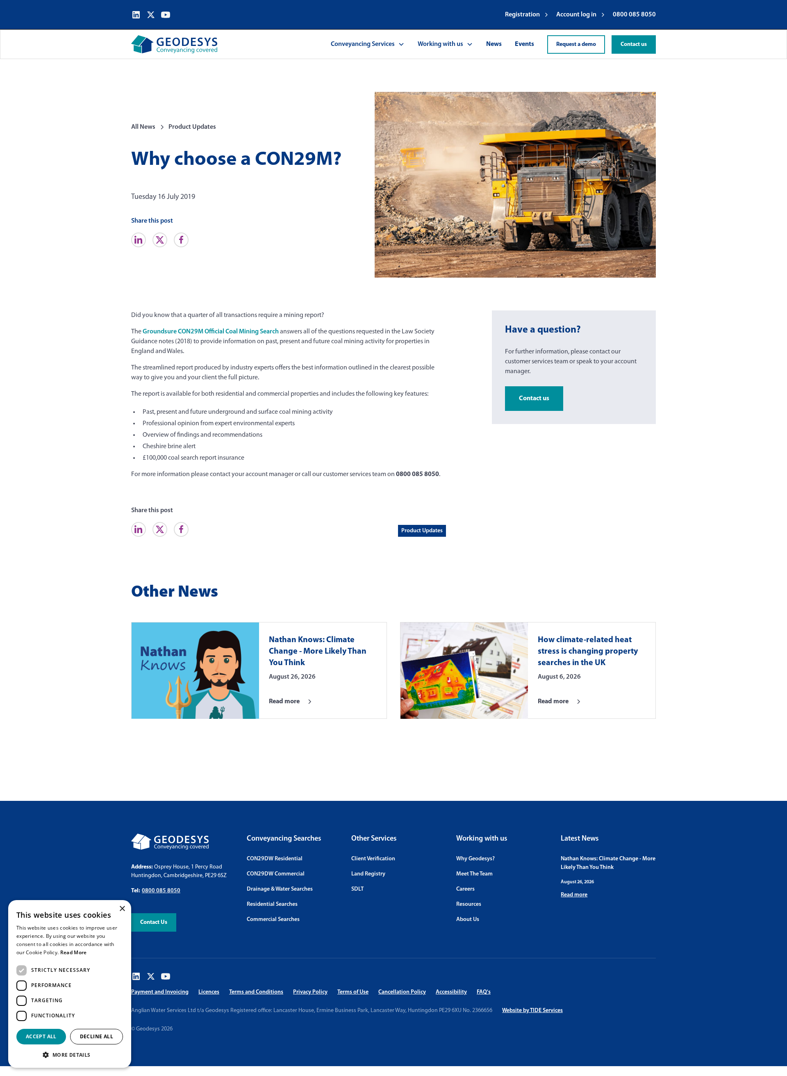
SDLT (357, 889)
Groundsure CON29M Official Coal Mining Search (211, 331)
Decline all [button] (96, 1036)
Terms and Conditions (256, 992)
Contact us (634, 44)
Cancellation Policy (402, 992)
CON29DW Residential (275, 859)
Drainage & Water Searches (280, 889)
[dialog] (69, 984)
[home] (174, 44)
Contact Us (153, 922)
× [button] (122, 909)
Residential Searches (272, 904)
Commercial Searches (273, 919)
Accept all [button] (41, 1036)
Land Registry (368, 874)
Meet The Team (474, 874)
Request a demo (576, 44)
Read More (73, 952)
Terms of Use (352, 992)
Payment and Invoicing (160, 992)
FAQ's (484, 992)
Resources (468, 904)
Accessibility (451, 992)
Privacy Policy (310, 992)
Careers (465, 889)
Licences (208, 992)
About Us (467, 919)
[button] (367, 44)
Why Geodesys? (475, 859)
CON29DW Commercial (276, 874)
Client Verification (373, 859)
